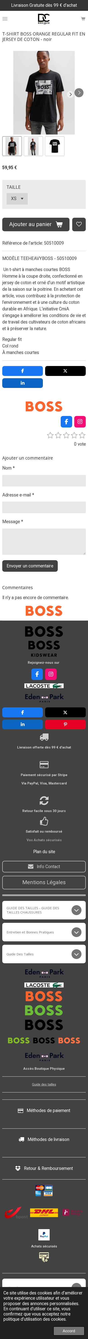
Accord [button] (69, 1331)
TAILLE (14, 187)
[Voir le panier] (83, 19)
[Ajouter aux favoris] (79, 224)
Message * (12, 521)
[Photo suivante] (78, 92)
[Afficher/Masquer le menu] (5, 19)
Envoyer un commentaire (30, 566)
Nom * (8, 468)
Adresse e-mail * (18, 495)
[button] (12, 146)
